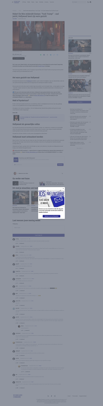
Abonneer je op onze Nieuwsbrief (51, 216)
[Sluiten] (63, 188)
